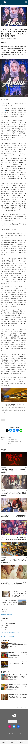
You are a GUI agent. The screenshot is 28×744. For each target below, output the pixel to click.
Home (2, 707)
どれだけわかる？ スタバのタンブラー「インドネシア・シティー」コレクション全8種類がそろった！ (17, 654)
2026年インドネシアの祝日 (8, 636)
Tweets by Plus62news (7, 614)
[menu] (26, 1)
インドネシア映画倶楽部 (13, 441)
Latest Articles (8, 707)
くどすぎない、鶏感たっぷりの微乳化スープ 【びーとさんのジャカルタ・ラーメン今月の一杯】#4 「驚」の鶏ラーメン (17, 697)
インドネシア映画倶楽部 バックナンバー (13, 405)
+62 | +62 (12, 740)
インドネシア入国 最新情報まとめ (10, 633)
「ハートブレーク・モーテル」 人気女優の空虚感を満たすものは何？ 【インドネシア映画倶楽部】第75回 (13, 516)
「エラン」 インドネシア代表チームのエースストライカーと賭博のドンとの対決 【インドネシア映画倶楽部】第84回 (13, 494)
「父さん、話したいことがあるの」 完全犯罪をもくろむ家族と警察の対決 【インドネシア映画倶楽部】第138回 (17, 676)
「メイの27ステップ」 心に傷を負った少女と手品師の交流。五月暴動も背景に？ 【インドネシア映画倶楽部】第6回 (18, 594)
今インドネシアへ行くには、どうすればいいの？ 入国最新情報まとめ (17, 662)
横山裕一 (10, 443)
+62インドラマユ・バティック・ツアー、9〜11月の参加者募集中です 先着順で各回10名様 (17, 644)
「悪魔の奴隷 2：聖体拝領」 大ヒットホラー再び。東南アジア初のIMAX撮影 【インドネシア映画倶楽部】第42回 (13, 471)
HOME (8, 733)
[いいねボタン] (3, 420)
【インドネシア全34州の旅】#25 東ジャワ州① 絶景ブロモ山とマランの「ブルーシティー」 (10, 602)
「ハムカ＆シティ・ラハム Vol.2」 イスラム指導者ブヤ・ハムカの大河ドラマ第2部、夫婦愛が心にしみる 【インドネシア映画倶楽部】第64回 (14, 583)
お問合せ (13, 733)
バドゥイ (3, 111)
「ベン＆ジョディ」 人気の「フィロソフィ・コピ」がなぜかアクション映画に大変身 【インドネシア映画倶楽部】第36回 (13, 560)
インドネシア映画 (12, 439)
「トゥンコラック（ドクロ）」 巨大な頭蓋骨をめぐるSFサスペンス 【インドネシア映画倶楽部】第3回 (13, 538)
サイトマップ (18, 733)
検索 (18, 721)
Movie (15, 38)
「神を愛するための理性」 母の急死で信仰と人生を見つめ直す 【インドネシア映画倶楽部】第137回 (17, 686)
